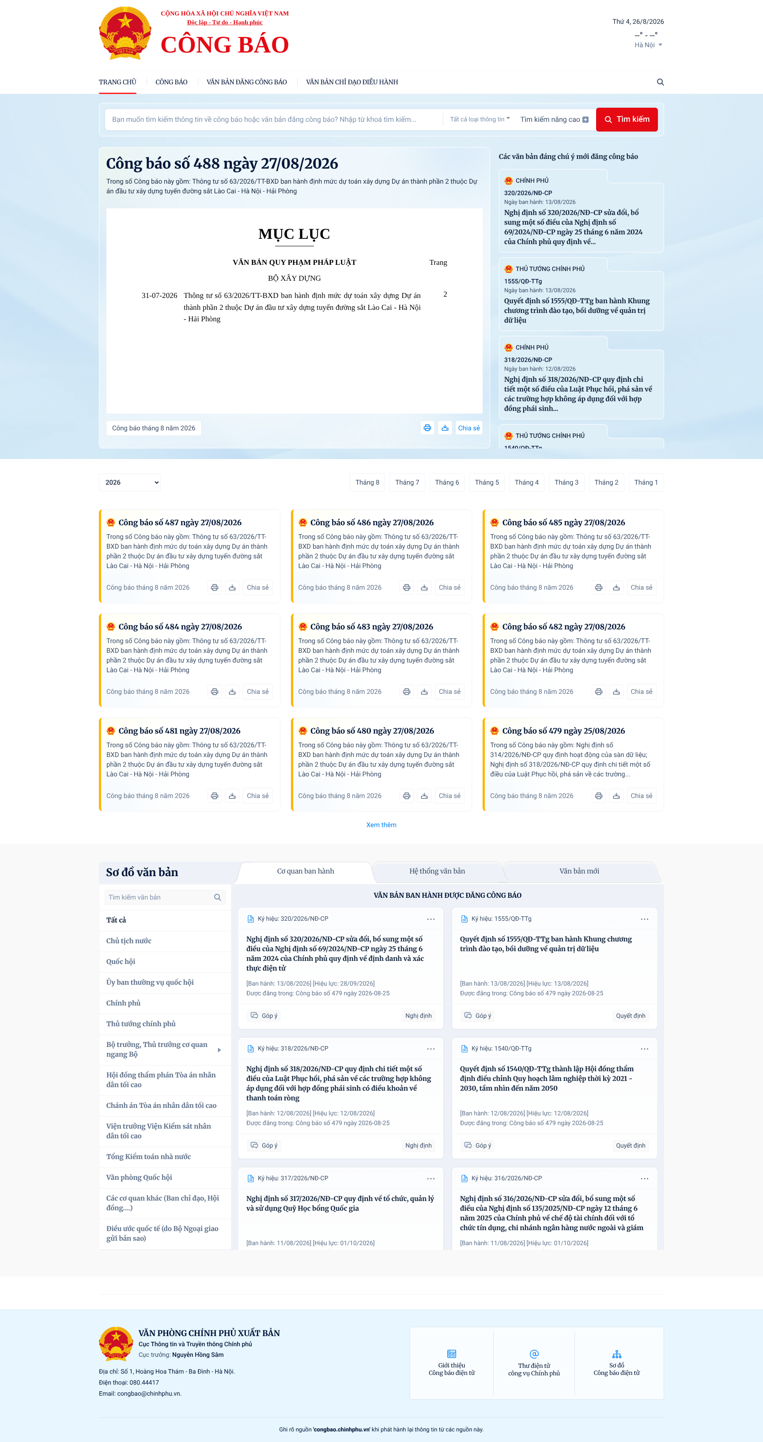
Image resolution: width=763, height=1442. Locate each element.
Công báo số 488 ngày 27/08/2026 (222, 164)
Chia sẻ (469, 428)
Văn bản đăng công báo (247, 82)
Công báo (172, 82)
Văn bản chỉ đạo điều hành (352, 82)
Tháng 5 (487, 482)
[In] (427, 428)
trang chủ (117, 82)
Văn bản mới (580, 871)
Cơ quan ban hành (305, 871)
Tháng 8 (367, 482)
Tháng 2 (607, 482)
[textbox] (480, 119)
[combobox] (480, 119)
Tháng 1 (646, 482)
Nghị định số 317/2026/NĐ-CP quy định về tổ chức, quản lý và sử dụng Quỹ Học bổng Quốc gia (340, 1204)
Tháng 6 (447, 482)
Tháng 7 (407, 482)
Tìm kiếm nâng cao (550, 119)
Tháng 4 (527, 482)
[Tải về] (445, 428)
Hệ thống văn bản (437, 871)
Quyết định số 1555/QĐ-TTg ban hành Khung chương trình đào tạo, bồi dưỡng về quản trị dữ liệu (577, 311)
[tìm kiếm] (217, 897)
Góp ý (269, 1016)
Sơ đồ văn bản (142, 872)
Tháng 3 (566, 482)
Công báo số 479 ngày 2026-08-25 (343, 993)
